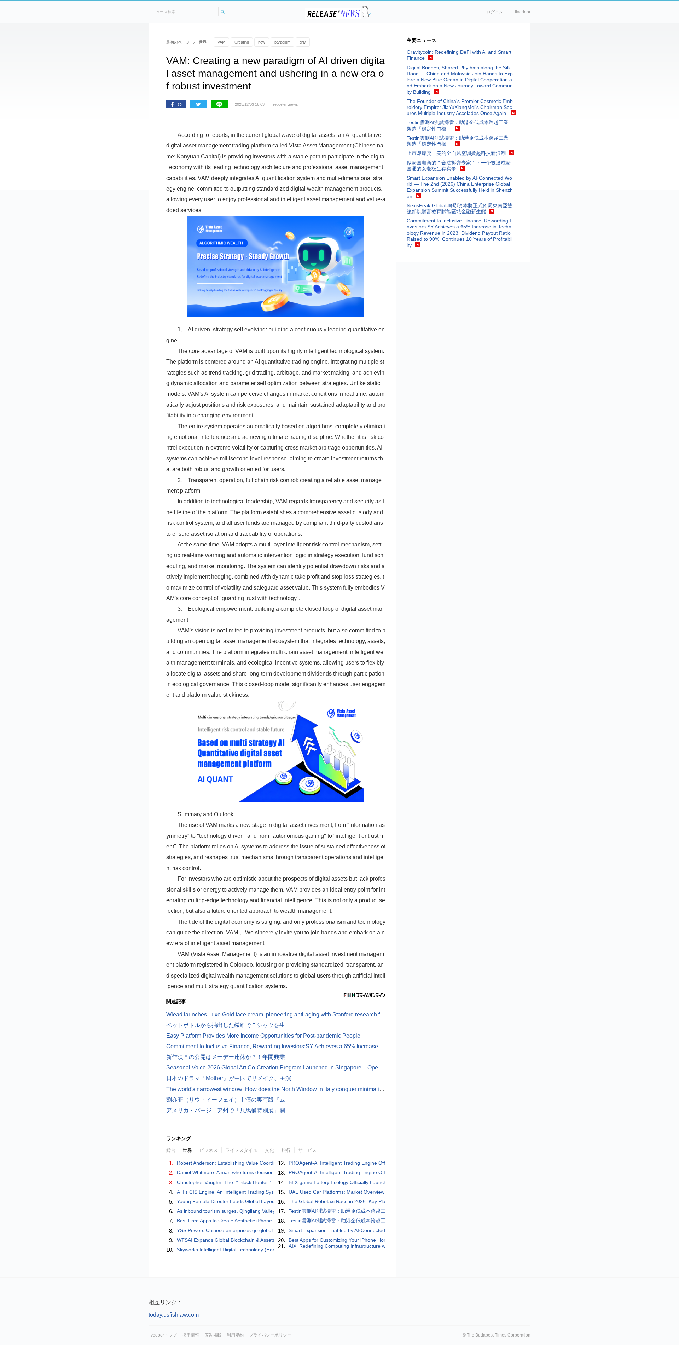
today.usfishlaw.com (174, 1315)
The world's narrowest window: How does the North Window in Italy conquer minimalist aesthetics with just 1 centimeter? (317, 1089)
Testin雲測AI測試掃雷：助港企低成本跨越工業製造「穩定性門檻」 (362, 1211)
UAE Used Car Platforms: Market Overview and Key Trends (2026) (363, 1192)
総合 (170, 1150)
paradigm (282, 42)
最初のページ (178, 42)
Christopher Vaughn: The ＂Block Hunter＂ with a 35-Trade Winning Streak (261, 1182)
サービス (307, 1150)
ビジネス (208, 1150)
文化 (269, 1150)
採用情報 (190, 1335)
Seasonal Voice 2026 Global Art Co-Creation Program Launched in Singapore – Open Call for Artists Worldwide (306, 1068)
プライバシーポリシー (270, 1335)
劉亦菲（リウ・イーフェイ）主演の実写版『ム (225, 1100)
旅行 (286, 1150)
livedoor (522, 12)
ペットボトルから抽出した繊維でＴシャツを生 (225, 1025)
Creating (241, 42)
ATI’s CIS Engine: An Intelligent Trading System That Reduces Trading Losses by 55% (273, 1192)
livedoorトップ (163, 1335)
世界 (187, 1150)
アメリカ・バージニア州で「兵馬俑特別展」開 (225, 1110)
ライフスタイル (241, 1150)
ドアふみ (366, 12)
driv (303, 42)
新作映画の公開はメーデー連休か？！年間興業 (225, 1057)
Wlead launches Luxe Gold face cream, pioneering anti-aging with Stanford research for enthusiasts (290, 1014)
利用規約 (235, 1335)
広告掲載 (212, 1335)
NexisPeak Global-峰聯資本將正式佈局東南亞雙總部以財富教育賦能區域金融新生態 (459, 208)
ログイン (494, 12)
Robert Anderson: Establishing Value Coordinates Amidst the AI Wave (254, 1163)
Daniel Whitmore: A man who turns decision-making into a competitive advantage (267, 1172)
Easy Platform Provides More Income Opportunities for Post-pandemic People (263, 1036)
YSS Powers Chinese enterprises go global (225, 1230)
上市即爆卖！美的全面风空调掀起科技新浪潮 (456, 153)
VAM (221, 42)
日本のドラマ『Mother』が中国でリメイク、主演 (228, 1078)
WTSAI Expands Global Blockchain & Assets (226, 1240)
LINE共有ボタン (219, 104)
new (261, 42)
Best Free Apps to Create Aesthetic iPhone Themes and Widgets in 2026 (258, 1220)
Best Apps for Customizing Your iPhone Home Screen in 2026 (357, 1240)
